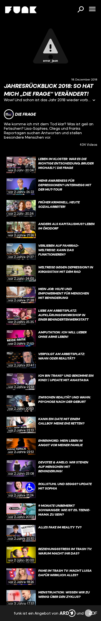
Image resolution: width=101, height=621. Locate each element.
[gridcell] (50, 165)
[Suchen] (80, 10)
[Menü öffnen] (92, 9)
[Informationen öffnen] (94, 101)
